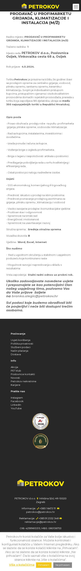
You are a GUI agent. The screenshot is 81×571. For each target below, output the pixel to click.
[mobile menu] (76, 7)
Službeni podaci (21, 347)
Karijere (15, 384)
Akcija (14, 367)
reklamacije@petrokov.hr (40, 521)
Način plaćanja (19, 350)
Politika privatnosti (22, 343)
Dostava (16, 354)
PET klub (16, 370)
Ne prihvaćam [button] (63, 565)
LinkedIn (16, 404)
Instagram (17, 397)
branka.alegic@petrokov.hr (35, 296)
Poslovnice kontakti (23, 374)
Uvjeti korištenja (20, 340)
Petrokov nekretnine (23, 381)
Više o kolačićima (21, 564)
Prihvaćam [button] (43, 565)
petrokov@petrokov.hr (40, 511)
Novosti (15, 377)
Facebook (17, 401)
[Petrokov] (40, 5)
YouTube (16, 408)
